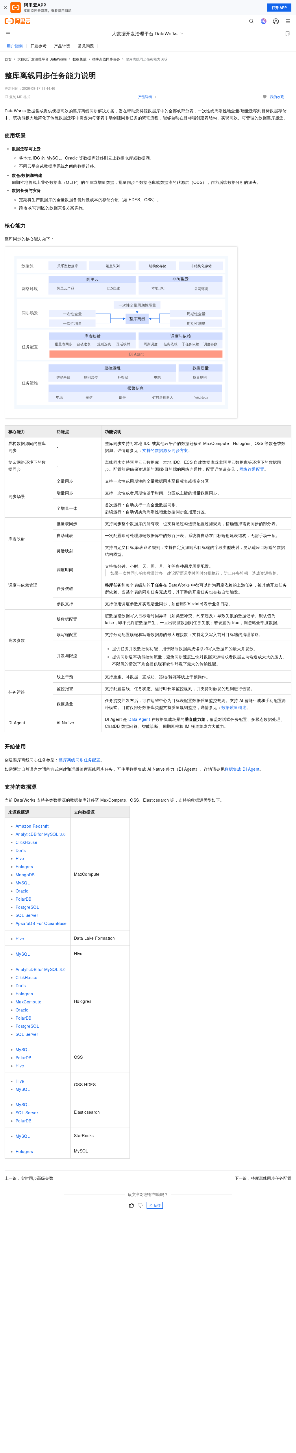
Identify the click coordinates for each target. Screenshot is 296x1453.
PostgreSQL (27, 907)
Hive (20, 858)
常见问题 (86, 46)
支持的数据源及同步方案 (165, 450)
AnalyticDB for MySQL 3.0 (41, 834)
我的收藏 (277, 96)
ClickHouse (26, 842)
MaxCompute (28, 1002)
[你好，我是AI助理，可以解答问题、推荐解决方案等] (264, 21)
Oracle (22, 891)
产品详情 (145, 96)
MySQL (23, 883)
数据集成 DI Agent (242, 769)
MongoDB (25, 874)
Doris (21, 850)
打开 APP (279, 7)
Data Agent (139, 719)
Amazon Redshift (32, 826)
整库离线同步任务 (106, 58)
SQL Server (27, 915)
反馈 (157, 1205)
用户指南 (15, 46)
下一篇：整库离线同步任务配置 (263, 1178)
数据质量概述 (233, 707)
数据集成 (79, 58)
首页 (8, 59)
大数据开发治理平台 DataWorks (42, 58)
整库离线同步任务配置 (79, 760)
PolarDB (24, 899)
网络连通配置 (251, 469)
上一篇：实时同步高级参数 (29, 1178)
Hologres (24, 866)
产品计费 (62, 46)
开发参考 (38, 46)
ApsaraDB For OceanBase (41, 923)
